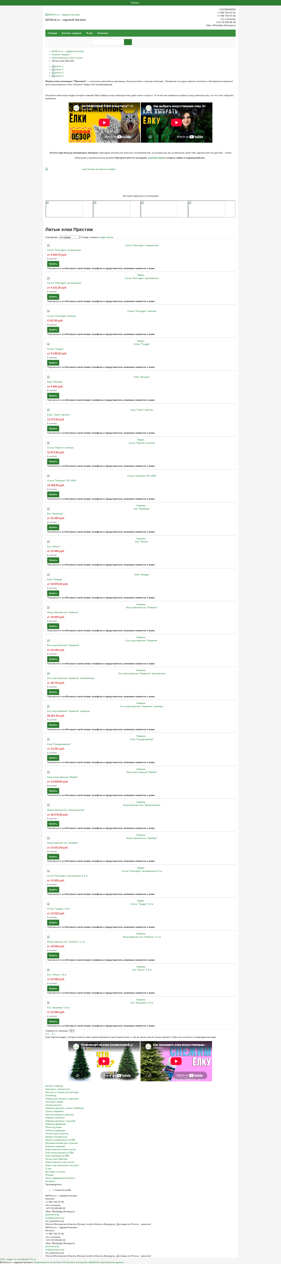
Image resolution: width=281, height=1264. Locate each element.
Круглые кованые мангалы (59, 1114)
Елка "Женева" (55, 381)
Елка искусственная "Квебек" (62, 777)
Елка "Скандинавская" (59, 744)
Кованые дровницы (55, 1124)
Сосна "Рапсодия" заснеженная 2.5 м (67, 875)
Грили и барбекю (54, 1111)
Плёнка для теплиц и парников (61, 1098)
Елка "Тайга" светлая (58, 414)
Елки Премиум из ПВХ (57, 1155)
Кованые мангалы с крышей (60, 1121)
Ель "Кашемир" (55, 513)
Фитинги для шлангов (56, 1133)
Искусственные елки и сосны (67, 57)
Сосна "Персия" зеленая (60, 447)
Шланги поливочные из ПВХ (60, 1140)
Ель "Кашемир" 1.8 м (58, 1007)
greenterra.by (52, 1214)
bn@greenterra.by (54, 1218)
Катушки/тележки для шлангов (61, 1143)
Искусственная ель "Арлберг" (62, 843)
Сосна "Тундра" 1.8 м (58, 908)
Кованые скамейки (55, 1146)
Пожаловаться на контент (47, 1262)
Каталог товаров (71, 33)
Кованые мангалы (55, 1117)
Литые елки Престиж (56, 1159)
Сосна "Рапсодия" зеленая (61, 316)
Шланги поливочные (56, 1136)
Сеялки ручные (53, 1105)
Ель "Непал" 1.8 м (56, 974)
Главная (52, 33)
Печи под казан (53, 1127)
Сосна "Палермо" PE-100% (61, 480)
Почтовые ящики (54, 1101)
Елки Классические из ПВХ (59, 1152)
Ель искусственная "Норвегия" (63, 645)
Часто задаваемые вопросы (60, 1178)
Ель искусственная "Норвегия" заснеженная (70, 678)
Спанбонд (50, 1095)
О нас (89, 33)
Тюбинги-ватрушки (55, 1130)
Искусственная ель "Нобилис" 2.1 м (66, 941)
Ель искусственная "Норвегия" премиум (68, 711)
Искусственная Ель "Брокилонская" (66, 810)
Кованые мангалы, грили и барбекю (64, 1108)
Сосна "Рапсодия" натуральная (64, 250)
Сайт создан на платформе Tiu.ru (18, 1259)
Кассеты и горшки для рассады (62, 1092)
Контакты (103, 33)
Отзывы (49, 1175)
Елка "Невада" (54, 579)
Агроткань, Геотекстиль (57, 1089)
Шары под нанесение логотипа (62, 1165)
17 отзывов (230, 2)
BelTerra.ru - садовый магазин (68, 51)
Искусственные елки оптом (59, 1162)
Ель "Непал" (53, 546)
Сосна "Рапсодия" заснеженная (64, 283)
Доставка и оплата (55, 1171)
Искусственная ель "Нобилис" (63, 612)
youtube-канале (157, 157)
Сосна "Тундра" (55, 349)
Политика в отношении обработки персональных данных (93, 1262)
